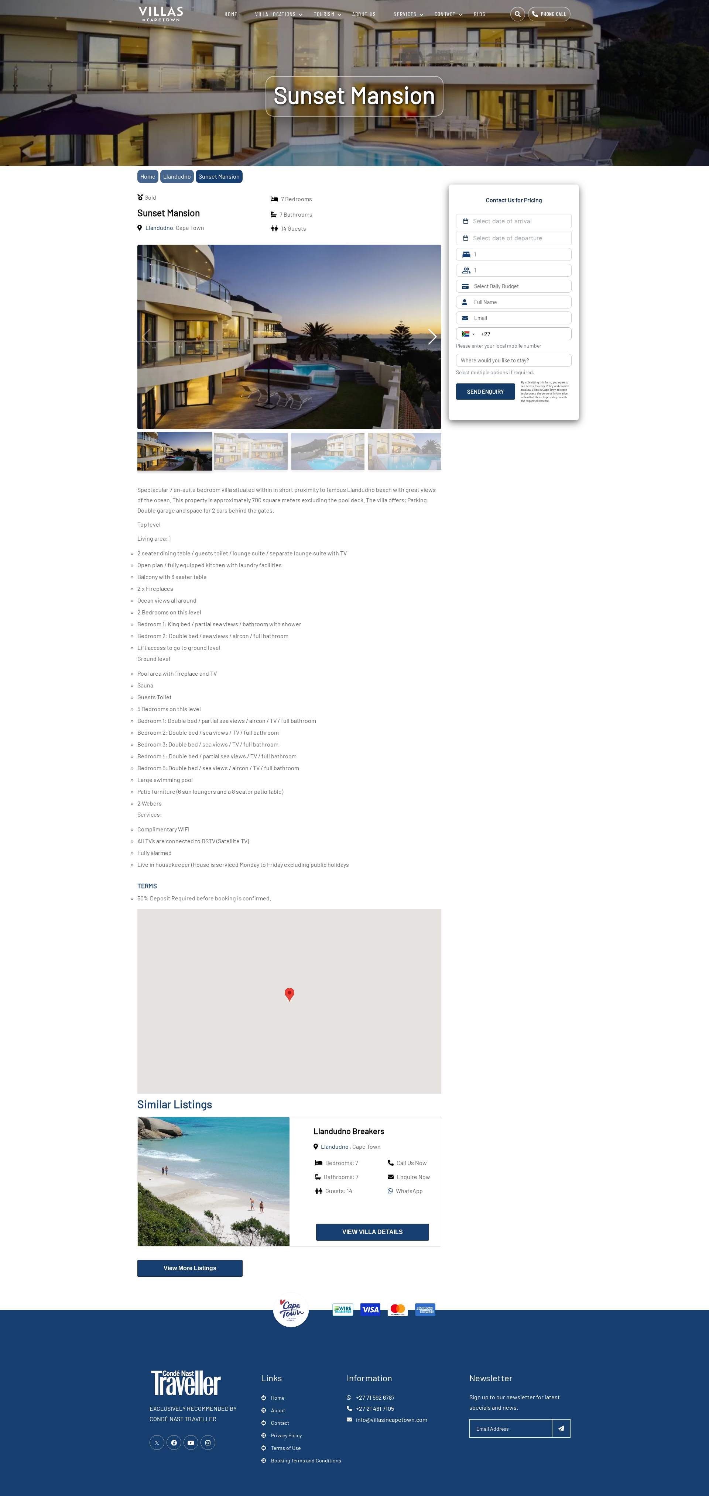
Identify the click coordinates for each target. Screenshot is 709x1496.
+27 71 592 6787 (375, 1397)
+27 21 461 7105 (375, 1408)
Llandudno (177, 176)
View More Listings (190, 1268)
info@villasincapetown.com (391, 1419)
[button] (289, 995)
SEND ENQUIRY (485, 391)
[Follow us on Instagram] (208, 1442)
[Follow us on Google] (191, 1442)
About (278, 1410)
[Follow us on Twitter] (157, 1442)
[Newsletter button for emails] (561, 1428)
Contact (445, 13)
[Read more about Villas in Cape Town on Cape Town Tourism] (291, 1308)
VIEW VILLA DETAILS (372, 1232)
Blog (480, 13)
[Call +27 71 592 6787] (549, 14)
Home (231, 13)
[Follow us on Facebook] (174, 1442)
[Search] (518, 14)
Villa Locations (275, 13)
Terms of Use (286, 1448)
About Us (364, 13)
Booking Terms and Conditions (306, 1460)
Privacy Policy (286, 1435)
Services (405, 13)
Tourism (324, 13)
